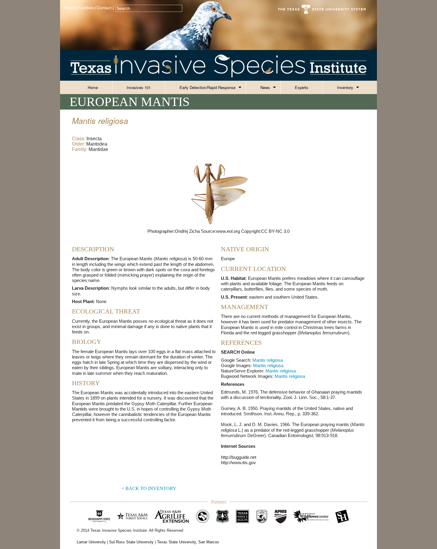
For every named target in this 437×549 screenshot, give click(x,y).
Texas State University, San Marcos (188, 542)
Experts (301, 87)
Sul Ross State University (131, 542)
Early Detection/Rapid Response (207, 87)
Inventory (345, 87)
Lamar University (91, 542)
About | (70, 8)
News (265, 87)
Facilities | (87, 8)
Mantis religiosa (267, 360)
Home (93, 87)
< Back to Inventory (149, 488)
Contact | (105, 8)
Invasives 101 (139, 87)
